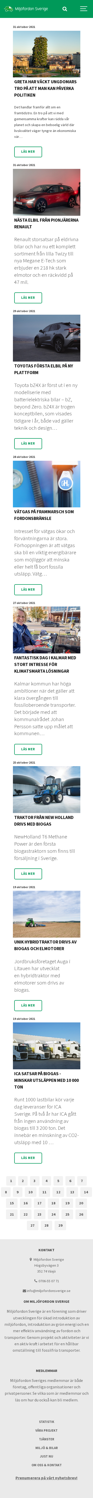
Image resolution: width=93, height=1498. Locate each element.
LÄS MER (28, 151)
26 (81, 1214)
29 (60, 1225)
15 (12, 1203)
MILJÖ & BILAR (46, 1448)
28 (46, 1225)
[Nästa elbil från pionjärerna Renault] (46, 192)
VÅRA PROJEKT (46, 1430)
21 (12, 1214)
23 (39, 1214)
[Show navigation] (84, 9)
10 (30, 1192)
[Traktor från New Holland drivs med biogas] (46, 789)
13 (72, 1192)
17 (39, 1203)
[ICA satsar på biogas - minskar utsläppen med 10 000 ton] (46, 1045)
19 (67, 1203)
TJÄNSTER (46, 1439)
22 (26, 1214)
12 (58, 1192)
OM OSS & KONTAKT (47, 1465)
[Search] (65, 9)
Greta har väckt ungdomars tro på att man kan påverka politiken (45, 88)
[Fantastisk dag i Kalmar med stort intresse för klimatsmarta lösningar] (46, 630)
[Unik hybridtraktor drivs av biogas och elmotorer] (46, 914)
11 (44, 1192)
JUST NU (46, 1456)
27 (32, 1225)
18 (53, 1203)
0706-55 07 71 (48, 1281)
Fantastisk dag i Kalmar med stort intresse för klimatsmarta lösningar (45, 664)
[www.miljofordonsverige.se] (26, 9)
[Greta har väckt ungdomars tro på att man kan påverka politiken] (46, 54)
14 (86, 1192)
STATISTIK (46, 1422)
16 (26, 1203)
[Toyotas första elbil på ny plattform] (46, 338)
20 (81, 1203)
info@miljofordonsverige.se (48, 1290)
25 (67, 1214)
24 (53, 1214)
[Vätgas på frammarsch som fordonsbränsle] (46, 484)
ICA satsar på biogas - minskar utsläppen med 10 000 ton (46, 1080)
